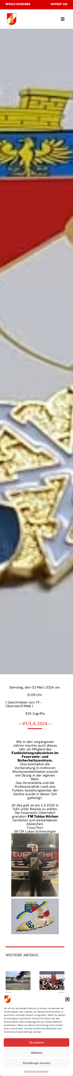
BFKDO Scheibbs (18, 4)
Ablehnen (36, 1052)
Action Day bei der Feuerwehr (18, 980)
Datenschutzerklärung (36, 1071)
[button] (67, 999)
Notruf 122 (59, 4)
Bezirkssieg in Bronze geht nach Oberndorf (51, 980)
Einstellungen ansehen (36, 1063)
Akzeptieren (36, 1042)
